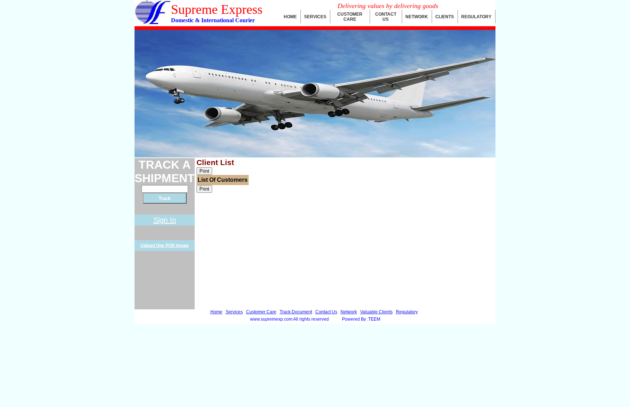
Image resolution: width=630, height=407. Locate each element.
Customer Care (261, 311)
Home (216, 311)
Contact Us (326, 311)
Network (349, 311)
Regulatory (407, 311)
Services (234, 311)
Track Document (296, 311)
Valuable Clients (376, 311)
